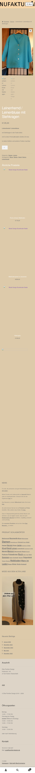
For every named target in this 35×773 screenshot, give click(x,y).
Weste (10, 564)
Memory (11, 551)
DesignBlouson (14, 542)
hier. (3, 504)
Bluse (11, 157)
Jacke (19, 545)
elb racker (5, 490)
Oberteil (28, 551)
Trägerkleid (27, 557)
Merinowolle (18, 551)
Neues (24, 551)
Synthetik (15, 557)
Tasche (21, 557)
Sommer (5, 557)
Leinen (15, 155)
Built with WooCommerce (17, 763)
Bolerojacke (25, 538)
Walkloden (15, 560)
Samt (27, 554)
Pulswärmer (13, 554)
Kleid (9, 548)
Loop (31, 548)
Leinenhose (27, 548)
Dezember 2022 (8, 653)
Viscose (8, 561)
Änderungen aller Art (8, 517)
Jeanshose (24, 545)
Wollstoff (23, 564)
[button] (30, 30)
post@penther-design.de (12, 750)
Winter (14, 564)
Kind (4, 548)
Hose (15, 545)
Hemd (20, 157)
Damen (12, 21)
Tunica (3, 561)
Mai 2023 (6, 650)
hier (9, 498)
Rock (20, 554)
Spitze (11, 557)
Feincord (20, 542)
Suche (17, 770)
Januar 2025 (7, 642)
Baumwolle (14, 538)
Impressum (5, 763)
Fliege (24, 542)
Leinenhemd (5, 159)
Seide (30, 554)
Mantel (4, 551)
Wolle (19, 564)
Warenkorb (27, 768)
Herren (24, 157)
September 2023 (8, 648)
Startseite (6, 21)
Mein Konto (6, 770)
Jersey (29, 545)
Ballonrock (5, 538)
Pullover (5, 554)
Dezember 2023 (8, 645)
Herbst (4, 545)
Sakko (24, 554)
